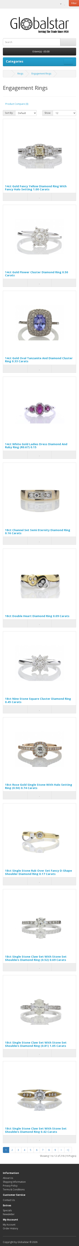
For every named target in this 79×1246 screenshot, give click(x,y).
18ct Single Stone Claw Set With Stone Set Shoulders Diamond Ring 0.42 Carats (36, 1130)
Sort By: (9, 113)
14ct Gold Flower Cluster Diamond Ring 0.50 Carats (36, 273)
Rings (20, 73)
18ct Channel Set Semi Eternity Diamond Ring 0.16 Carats (37, 531)
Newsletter (9, 1214)
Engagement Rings (41, 73)
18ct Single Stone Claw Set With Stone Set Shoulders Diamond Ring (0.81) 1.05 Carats (36, 1044)
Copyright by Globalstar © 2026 (20, 1242)
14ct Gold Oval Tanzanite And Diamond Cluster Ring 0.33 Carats (39, 359)
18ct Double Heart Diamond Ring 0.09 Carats (37, 616)
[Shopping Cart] (68, 3)
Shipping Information (14, 1181)
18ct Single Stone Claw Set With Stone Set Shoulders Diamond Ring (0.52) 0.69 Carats (36, 958)
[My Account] (59, 3)
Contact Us (9, 1200)
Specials (7, 1210)
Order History (10, 1228)
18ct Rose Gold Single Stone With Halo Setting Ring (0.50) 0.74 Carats (38, 786)
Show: (47, 113)
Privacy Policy (10, 1185)
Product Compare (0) (16, 104)
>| (68, 1150)
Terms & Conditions (14, 1189)
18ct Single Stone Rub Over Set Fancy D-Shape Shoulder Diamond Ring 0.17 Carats (38, 872)
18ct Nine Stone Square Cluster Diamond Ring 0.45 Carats (38, 700)
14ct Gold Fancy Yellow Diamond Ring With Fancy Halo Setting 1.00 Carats (36, 187)
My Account (9, 1224)
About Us (8, 1178)
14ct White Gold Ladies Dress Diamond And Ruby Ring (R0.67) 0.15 (36, 445)
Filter (74, 3)
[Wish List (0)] (64, 3)
